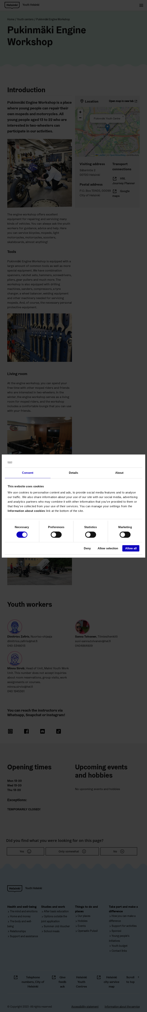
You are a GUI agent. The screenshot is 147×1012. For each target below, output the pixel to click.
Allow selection (108, 548)
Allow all (131, 548)
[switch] (56, 535)
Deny (87, 548)
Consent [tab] (27, 472)
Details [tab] (73, 472)
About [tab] (119, 472)
